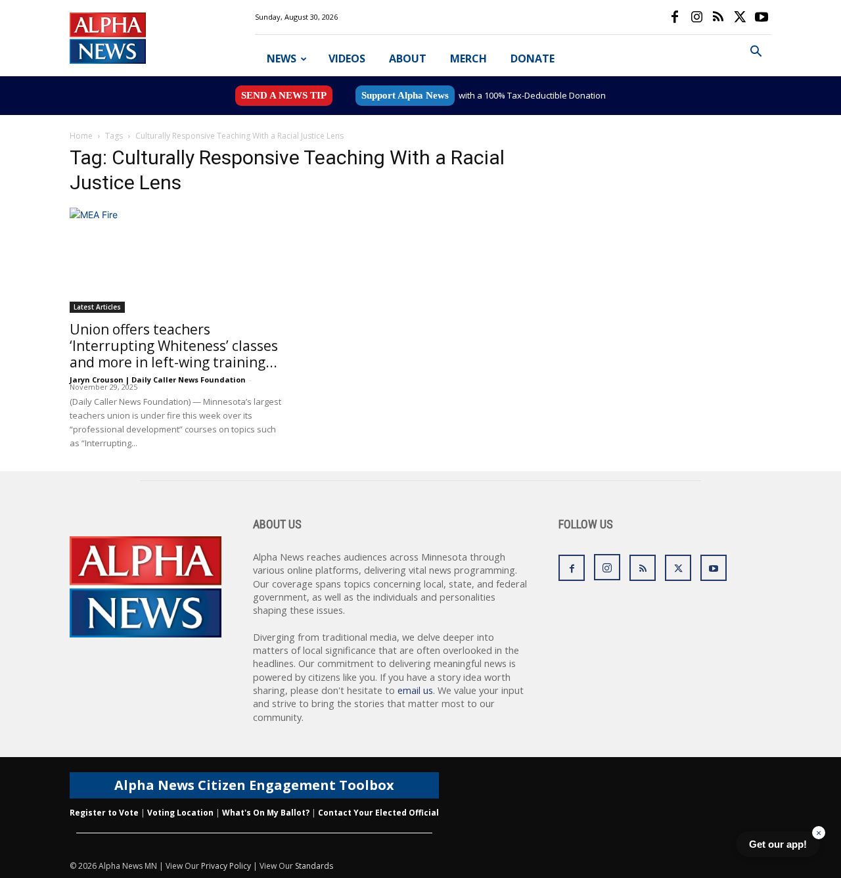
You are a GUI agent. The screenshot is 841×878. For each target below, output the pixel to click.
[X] (740, 17)
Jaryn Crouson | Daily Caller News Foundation (158, 379)
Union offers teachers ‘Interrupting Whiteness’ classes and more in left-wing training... (174, 345)
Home (81, 135)
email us (415, 690)
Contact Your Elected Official (378, 812)
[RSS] (718, 17)
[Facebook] (675, 17)
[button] (755, 53)
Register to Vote (104, 812)
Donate (533, 58)
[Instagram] (696, 17)
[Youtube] (761, 17)
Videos (347, 58)
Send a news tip (284, 95)
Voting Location (180, 812)
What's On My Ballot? (265, 812)
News (281, 58)
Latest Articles (97, 307)
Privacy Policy (226, 865)
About (407, 58)
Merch (468, 58)
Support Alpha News (405, 95)
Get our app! (778, 844)
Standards (314, 865)
